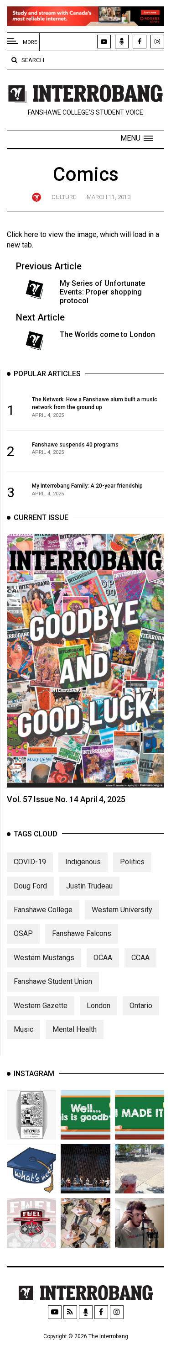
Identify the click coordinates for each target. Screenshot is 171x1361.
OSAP (23, 933)
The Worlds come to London (107, 334)
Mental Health (74, 1029)
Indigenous (83, 861)
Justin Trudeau (89, 886)
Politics (132, 861)
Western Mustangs (44, 957)
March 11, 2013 (108, 197)
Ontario (141, 1005)
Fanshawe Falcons (81, 933)
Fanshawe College (43, 909)
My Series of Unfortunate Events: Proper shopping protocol (102, 292)
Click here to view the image (52, 234)
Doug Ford (30, 886)
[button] (136, 138)
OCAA (102, 957)
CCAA (140, 957)
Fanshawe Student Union (53, 981)
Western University (122, 909)
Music (23, 1029)
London (98, 1005)
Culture (64, 197)
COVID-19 (30, 861)
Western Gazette (40, 1005)
